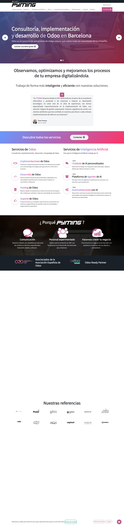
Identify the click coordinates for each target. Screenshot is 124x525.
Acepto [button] (109, 521)
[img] (7, 37)
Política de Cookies (71, 522)
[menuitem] (17, 9)
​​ (78, 137)
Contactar (106, 9)
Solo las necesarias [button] (99, 521)
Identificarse (107, 5)
